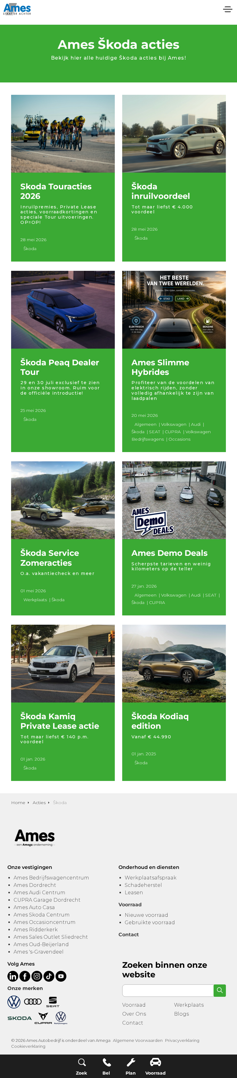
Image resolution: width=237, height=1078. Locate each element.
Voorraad (134, 1005)
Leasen (134, 893)
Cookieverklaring (28, 1046)
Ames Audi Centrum (39, 893)
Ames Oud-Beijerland (41, 944)
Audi (196, 424)
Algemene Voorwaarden (138, 1040)
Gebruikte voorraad (150, 922)
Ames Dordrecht (35, 885)
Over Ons (134, 1014)
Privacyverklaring (182, 1040)
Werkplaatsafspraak (151, 878)
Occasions (179, 439)
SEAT (154, 431)
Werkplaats (35, 599)
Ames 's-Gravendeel (39, 952)
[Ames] (17, 9)
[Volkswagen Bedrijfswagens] (60, 1018)
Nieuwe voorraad (146, 915)
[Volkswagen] (13, 1002)
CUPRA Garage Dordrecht (47, 900)
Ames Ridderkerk (36, 930)
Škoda (29, 248)
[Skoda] (19, 1018)
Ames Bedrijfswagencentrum (51, 878)
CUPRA (173, 431)
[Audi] (33, 1002)
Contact (132, 1023)
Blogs (181, 1014)
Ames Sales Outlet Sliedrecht (51, 937)
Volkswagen (173, 424)
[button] (220, 990)
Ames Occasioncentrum (45, 922)
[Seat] (53, 1002)
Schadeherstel (143, 885)
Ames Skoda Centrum (42, 915)
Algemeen (145, 424)
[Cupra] (43, 1018)
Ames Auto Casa (34, 907)
